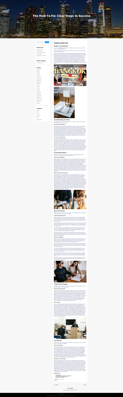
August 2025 (38, 83)
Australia (38, 110)
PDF (37, 118)
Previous (56, 384)
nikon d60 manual (39, 51)
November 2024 (39, 97)
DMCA (60, 1)
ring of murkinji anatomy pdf (41, 52)
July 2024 (38, 103)
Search (47, 42)
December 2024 (39, 95)
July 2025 (38, 85)
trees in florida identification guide (62, 376)
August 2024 (38, 101)
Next (85, 384)
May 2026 (38, 72)
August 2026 (38, 69)
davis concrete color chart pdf (41, 55)
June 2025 (38, 86)
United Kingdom (39, 119)
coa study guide (39, 54)
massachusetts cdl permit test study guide (63, 375)
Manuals (38, 116)
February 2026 (39, 77)
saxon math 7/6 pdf (40, 49)
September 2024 (39, 100)
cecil (63, 379)
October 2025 (39, 80)
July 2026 (38, 71)
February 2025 (39, 92)
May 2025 (38, 88)
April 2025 (38, 89)
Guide (56, 380)
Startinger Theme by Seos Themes (71, 395)
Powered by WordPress (61, 394)
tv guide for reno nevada (60, 377)
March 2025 (38, 91)
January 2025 (39, 94)
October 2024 (39, 98)
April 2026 (38, 74)
